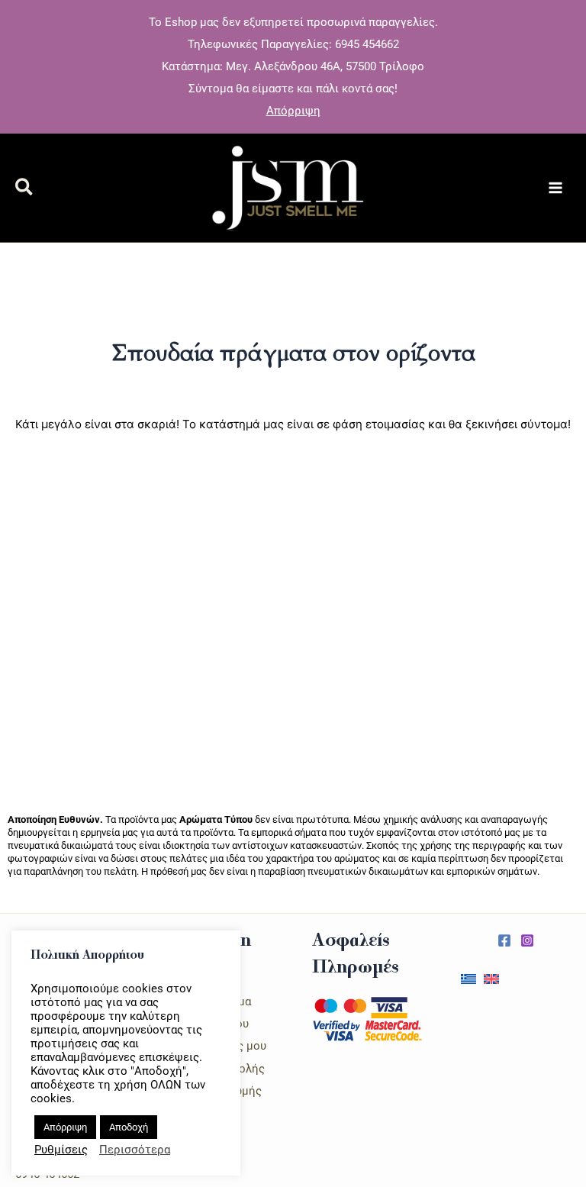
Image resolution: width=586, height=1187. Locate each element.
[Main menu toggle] (555, 188)
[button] (24, 190)
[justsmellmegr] (504, 940)
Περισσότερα (134, 1149)
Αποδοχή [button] (128, 1127)
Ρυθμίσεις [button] (61, 1149)
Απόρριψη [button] (293, 111)
